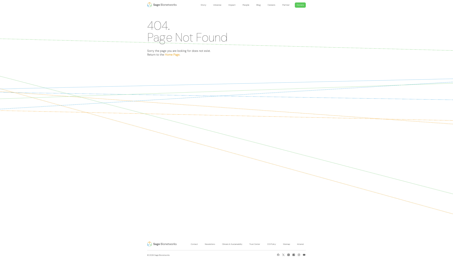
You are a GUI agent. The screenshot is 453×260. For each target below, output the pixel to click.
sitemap (286, 244)
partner (286, 5)
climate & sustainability (232, 244)
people (246, 5)
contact (194, 244)
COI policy (271, 244)
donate (300, 5)
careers (271, 5)
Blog (258, 5)
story (203, 5)
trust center (254, 244)
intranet (300, 244)
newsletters (210, 244)
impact (231, 5)
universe (217, 5)
